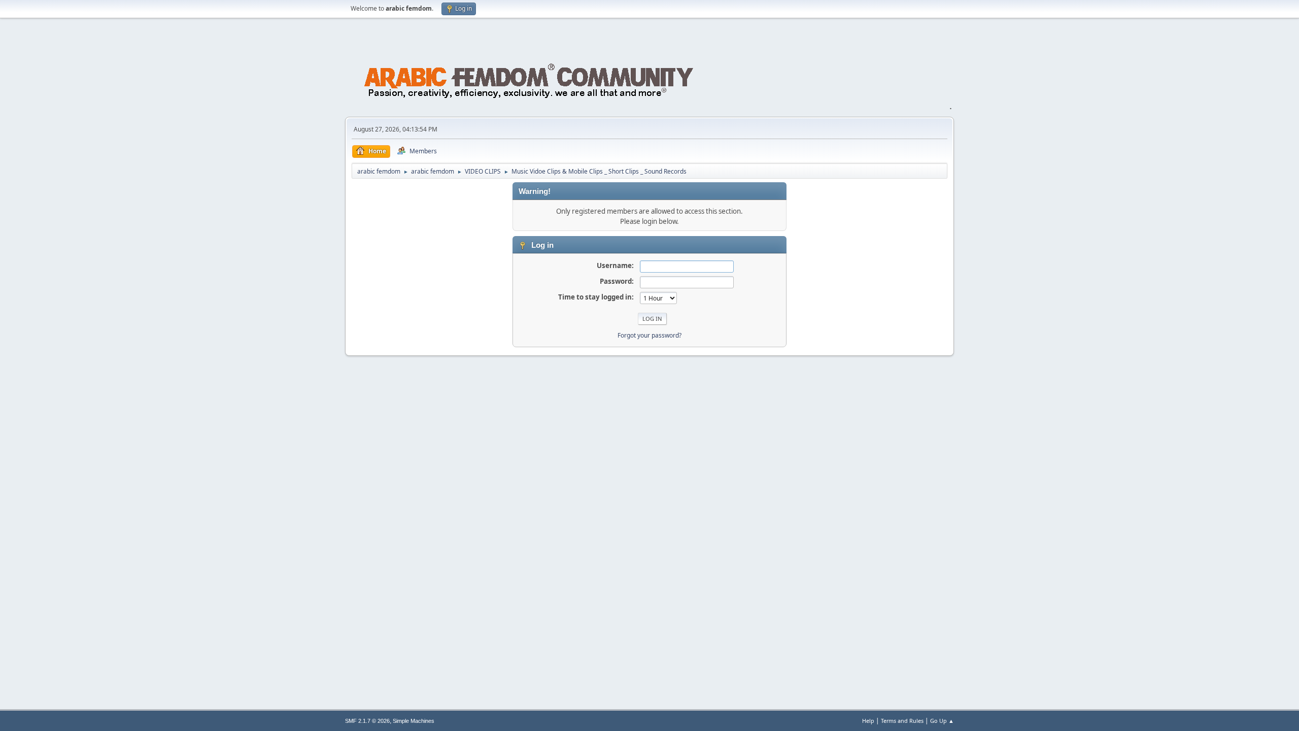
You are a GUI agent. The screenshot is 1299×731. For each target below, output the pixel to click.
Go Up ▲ (942, 720)
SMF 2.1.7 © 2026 (367, 721)
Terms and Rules (902, 720)
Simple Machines (413, 721)
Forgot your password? (649, 335)
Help (868, 720)
